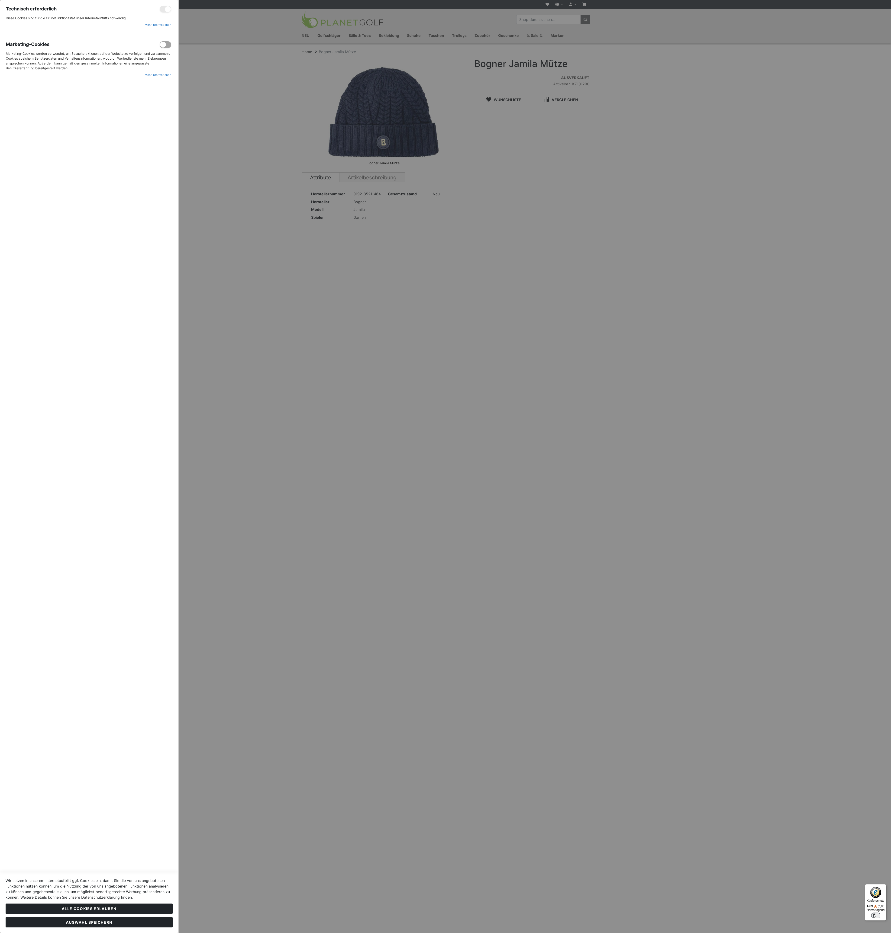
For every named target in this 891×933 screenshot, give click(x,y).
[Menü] (883, 887)
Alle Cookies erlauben (89, 908)
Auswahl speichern (89, 922)
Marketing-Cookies (165, 44)
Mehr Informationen (158, 24)
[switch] (875, 915)
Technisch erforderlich (165, 9)
